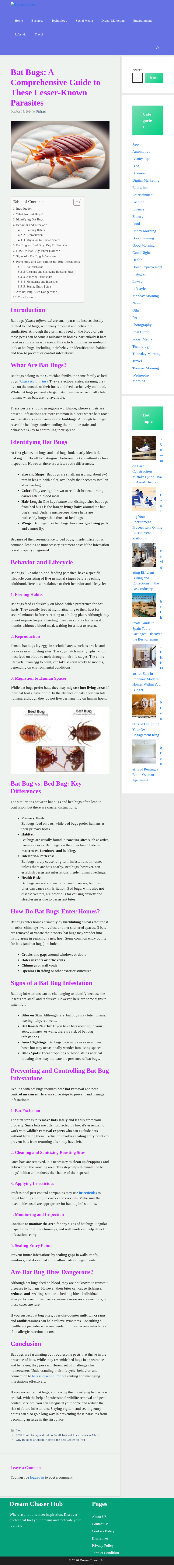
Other (136, 310)
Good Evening (143, 238)
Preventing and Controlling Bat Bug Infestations (48, 261)
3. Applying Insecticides (37, 276)
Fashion (138, 202)
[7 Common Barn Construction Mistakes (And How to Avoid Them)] (144, 449)
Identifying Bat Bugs (30, 219)
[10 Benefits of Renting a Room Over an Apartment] (144, 752)
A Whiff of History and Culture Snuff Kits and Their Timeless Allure (57, 1435)
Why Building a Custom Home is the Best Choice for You (50, 1439)
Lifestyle (20, 34)
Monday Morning (145, 296)
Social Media (84, 20)
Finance (138, 209)
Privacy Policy (103, 1546)
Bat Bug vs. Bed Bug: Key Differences (41, 245)
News (136, 303)
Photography (142, 325)
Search (137, 70)
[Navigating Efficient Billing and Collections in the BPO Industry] (144, 556)
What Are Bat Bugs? (29, 214)
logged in (37, 1477)
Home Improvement (147, 267)
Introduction (24, 208)
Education (140, 188)
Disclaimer (100, 1538)
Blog (18, 1430)
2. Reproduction (33, 235)
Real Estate (140, 332)
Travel (39, 34)
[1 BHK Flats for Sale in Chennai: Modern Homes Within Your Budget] (144, 657)
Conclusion (25, 297)
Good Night (141, 253)
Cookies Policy (103, 1531)
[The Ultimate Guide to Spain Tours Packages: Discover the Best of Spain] (144, 606)
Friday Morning (144, 231)
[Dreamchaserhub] (29, 7)
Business (37, 20)
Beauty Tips (141, 159)
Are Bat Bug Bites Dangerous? (36, 292)
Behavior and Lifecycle (31, 225)
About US (99, 1517)
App (135, 144)
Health (137, 260)
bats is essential (43, 1376)
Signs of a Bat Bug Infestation (36, 256)
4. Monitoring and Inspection (40, 281)
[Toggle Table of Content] (75, 202)
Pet (134, 318)
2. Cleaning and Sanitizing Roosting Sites (48, 271)
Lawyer (138, 281)
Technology (59, 20)
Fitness (137, 216)
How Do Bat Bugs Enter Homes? (38, 251)
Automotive (141, 152)
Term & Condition (105, 1553)
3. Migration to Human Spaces (41, 240)
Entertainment (142, 20)
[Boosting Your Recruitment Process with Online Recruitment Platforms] (144, 499)
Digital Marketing (113, 20)
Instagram (139, 274)
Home (19, 20)
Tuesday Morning (145, 368)
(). (34, 381)
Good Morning (143, 245)
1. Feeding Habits (34, 230)
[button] (157, 48)
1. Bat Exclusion (33, 266)
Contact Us (100, 1524)
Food (136, 224)
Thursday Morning (146, 354)
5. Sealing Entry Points (37, 286)
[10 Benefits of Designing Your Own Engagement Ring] (144, 707)
